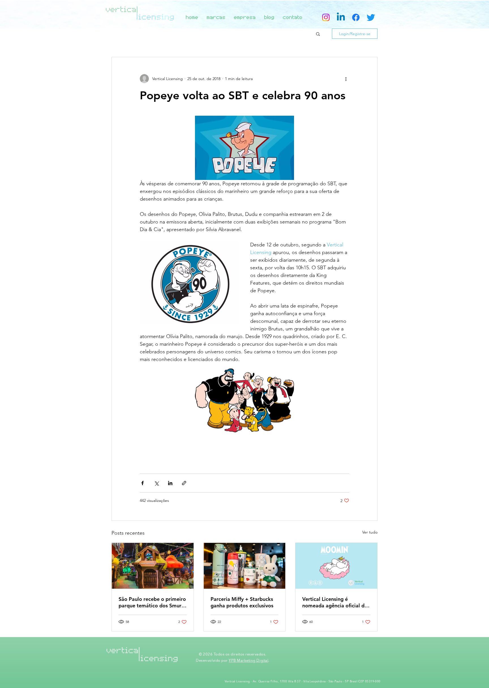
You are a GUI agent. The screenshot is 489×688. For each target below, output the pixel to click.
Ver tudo (370, 532)
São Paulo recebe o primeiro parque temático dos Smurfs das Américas (152, 602)
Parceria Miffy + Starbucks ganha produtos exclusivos (242, 602)
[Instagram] (326, 17)
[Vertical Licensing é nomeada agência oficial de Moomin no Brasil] (336, 566)
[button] (318, 33)
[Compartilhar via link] (184, 483)
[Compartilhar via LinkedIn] (170, 483)
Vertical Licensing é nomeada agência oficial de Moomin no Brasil (334, 602)
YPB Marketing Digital (248, 661)
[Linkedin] (341, 17)
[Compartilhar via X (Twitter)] (156, 483)
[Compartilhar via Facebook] (142, 483)
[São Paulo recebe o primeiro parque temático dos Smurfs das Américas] (153, 566)
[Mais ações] (345, 78)
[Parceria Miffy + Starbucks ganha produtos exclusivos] (245, 566)
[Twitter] (371, 17)
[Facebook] (356, 17)
